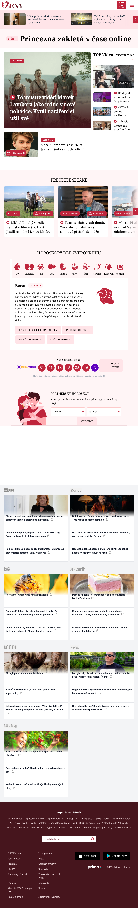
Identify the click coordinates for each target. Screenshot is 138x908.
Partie (98, 818)
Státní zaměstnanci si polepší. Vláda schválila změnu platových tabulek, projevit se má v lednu (34, 518)
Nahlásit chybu (15, 896)
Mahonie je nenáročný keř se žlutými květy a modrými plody (34, 786)
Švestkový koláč (123, 827)
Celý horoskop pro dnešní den (38, 330)
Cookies (12, 882)
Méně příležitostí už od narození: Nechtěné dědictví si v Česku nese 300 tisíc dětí (45, 19)
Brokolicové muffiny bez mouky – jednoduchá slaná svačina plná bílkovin (99, 629)
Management (45, 853)
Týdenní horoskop (77, 330)
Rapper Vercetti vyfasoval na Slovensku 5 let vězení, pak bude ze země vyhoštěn (102, 691)
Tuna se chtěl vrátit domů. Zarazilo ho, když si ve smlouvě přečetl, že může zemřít (82, 229)
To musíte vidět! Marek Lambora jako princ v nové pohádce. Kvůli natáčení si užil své (42, 107)
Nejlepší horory (54, 818)
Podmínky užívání (17, 874)
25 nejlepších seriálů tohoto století (24, 673)
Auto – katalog (38, 822)
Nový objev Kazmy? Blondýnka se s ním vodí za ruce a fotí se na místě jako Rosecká (100, 708)
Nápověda (43, 882)
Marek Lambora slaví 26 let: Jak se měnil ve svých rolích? (62, 147)
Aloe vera (11, 827)
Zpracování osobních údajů (49, 876)
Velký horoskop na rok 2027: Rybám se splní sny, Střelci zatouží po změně (110, 19)
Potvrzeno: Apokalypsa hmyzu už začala (27, 594)
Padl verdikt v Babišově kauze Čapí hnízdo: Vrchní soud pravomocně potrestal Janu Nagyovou (35, 551)
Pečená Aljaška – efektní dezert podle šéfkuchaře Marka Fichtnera (98, 596)
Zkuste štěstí (115, 365)
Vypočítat (87, 421)
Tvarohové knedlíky (80, 827)
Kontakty (43, 869)
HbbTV (11, 869)
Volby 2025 (78, 822)
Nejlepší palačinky (102, 827)
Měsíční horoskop (30, 339)
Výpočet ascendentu (56, 827)
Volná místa (14, 858)
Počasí (107, 818)
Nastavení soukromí (49, 896)
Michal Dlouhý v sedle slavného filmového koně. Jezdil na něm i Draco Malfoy (28, 227)
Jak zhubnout (15, 818)
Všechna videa (125, 55)
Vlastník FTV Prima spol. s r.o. (20, 890)
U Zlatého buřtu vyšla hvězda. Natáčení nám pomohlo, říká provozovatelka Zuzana (101, 534)
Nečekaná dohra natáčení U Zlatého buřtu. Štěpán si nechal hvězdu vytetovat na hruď (100, 551)
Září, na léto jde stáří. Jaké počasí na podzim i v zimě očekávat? (34, 753)
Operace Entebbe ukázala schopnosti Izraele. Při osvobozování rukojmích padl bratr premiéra (32, 613)
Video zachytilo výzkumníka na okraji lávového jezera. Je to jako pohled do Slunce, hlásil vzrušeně (34, 629)
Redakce (42, 888)
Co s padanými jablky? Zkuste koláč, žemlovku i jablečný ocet (35, 770)
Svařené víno (93, 822)
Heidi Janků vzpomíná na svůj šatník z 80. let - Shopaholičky (123, 100)
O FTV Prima (14, 853)
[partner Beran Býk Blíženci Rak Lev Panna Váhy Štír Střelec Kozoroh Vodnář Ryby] (104, 411)
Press (41, 858)
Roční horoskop (60, 339)
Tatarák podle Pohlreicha (115, 822)
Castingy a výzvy (47, 863)
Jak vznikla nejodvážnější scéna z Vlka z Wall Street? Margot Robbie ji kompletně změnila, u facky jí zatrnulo (35, 708)
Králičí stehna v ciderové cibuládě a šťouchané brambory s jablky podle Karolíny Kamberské (97, 613)
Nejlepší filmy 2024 (34, 818)
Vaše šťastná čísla (68, 360)
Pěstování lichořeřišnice (31, 827)
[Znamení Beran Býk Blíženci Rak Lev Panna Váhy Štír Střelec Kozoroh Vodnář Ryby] (68, 411)
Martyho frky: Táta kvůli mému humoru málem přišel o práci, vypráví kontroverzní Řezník (101, 675)
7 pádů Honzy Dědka (59, 822)
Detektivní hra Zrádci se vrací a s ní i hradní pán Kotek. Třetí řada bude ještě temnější (101, 518)
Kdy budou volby (121, 818)
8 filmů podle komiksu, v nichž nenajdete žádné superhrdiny (31, 691)
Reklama (12, 863)
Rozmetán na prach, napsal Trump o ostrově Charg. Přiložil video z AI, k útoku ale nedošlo (33, 534)
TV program (71, 818)
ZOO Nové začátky (19, 822)
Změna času (86, 818)
